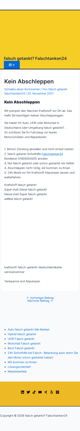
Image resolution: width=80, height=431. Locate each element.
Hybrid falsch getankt (22, 334)
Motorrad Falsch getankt (24, 343)
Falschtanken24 (52, 154)
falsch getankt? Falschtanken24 (35, 58)
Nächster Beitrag (40, 300)
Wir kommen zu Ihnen (22, 362)
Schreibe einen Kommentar (22, 89)
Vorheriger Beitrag (40, 298)
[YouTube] (40, 393)
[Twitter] (28, 393)
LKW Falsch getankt (21, 339)
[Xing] (46, 393)
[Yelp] (51, 393)
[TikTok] (34, 393)
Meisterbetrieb (17, 371)
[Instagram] (57, 393)
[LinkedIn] (22, 393)
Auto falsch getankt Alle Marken (29, 329)
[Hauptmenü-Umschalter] (12, 65)
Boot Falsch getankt (21, 348)
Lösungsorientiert (19, 367)
